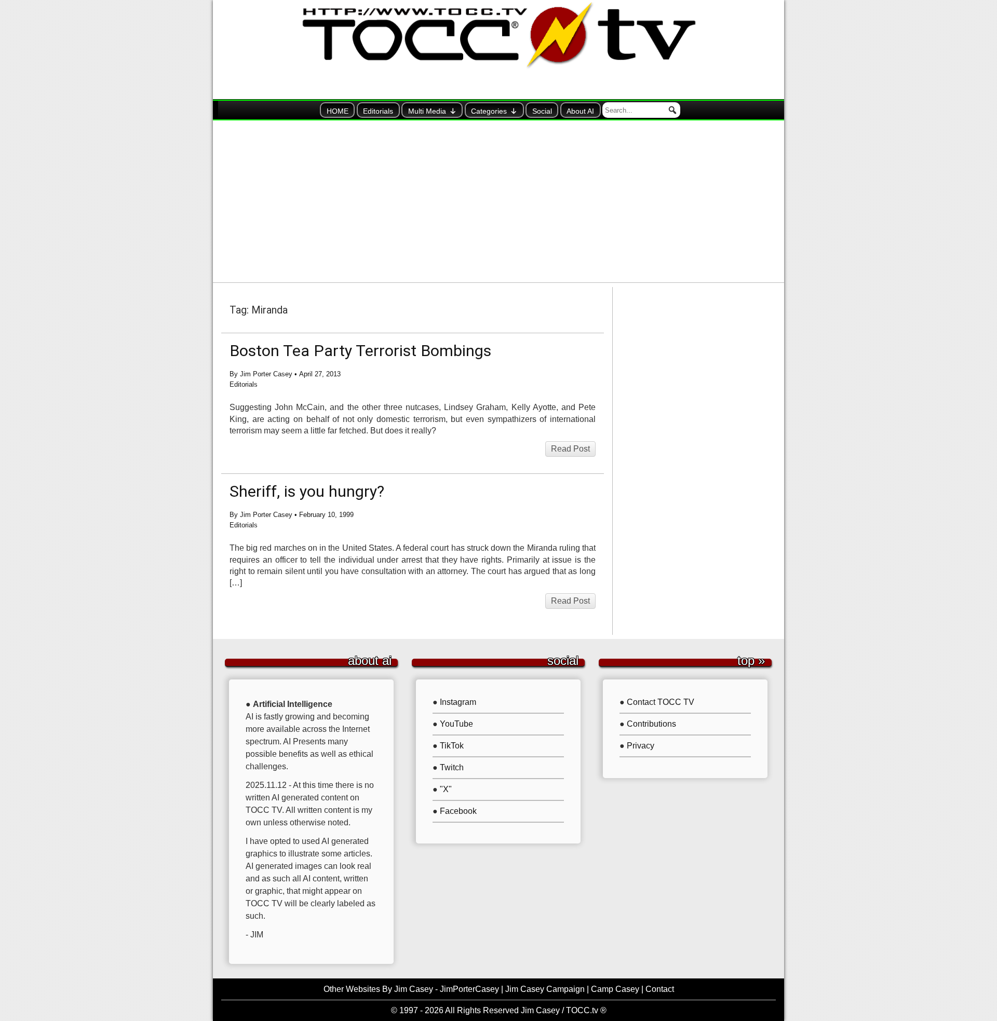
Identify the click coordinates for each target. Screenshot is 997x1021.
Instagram (458, 702)
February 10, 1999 (326, 515)
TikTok (452, 745)
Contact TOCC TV (660, 702)
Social (542, 111)
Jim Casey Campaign (545, 989)
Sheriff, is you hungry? (307, 491)
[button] (672, 110)
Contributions (651, 723)
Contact (659, 989)
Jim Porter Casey (266, 374)
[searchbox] (641, 110)
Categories (489, 111)
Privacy (640, 745)
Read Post (570, 448)
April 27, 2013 (320, 374)
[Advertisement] (498, 201)
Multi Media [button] (427, 111)
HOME (337, 111)
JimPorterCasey (469, 989)
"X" (446, 789)
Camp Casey (615, 989)
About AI (580, 111)
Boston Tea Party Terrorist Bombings (360, 351)
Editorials (378, 111)
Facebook (458, 811)
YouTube (456, 723)
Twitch (452, 767)
